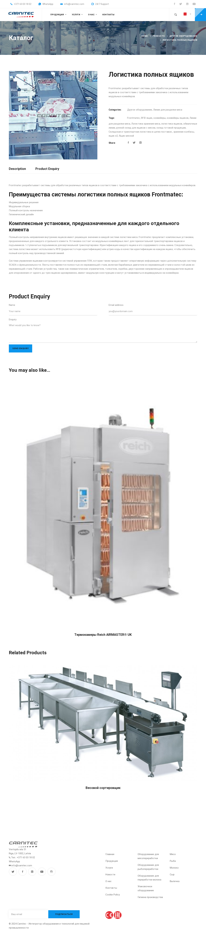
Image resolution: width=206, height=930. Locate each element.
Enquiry (12, 319)
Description (17, 169)
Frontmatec (133, 117)
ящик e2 (113, 135)
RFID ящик (146, 117)
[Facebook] (128, 142)
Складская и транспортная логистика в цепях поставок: (140, 131)
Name (12, 305)
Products (159, 36)
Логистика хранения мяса (145, 123)
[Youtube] (42, 872)
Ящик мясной (126, 135)
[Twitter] (134, 142)
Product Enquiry (47, 169)
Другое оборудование (183, 36)
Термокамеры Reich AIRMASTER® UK (103, 635)
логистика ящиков (171, 123)
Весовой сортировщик (103, 788)
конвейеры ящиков (177, 117)
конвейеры (160, 117)
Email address (116, 305)
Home (144, 36)
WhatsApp (14, 861)
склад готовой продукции (171, 127)
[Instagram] (51, 872)
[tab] (17, 169)
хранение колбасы (183, 131)
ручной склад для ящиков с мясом (135, 127)
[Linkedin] (140, 142)
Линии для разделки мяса (167, 109)
